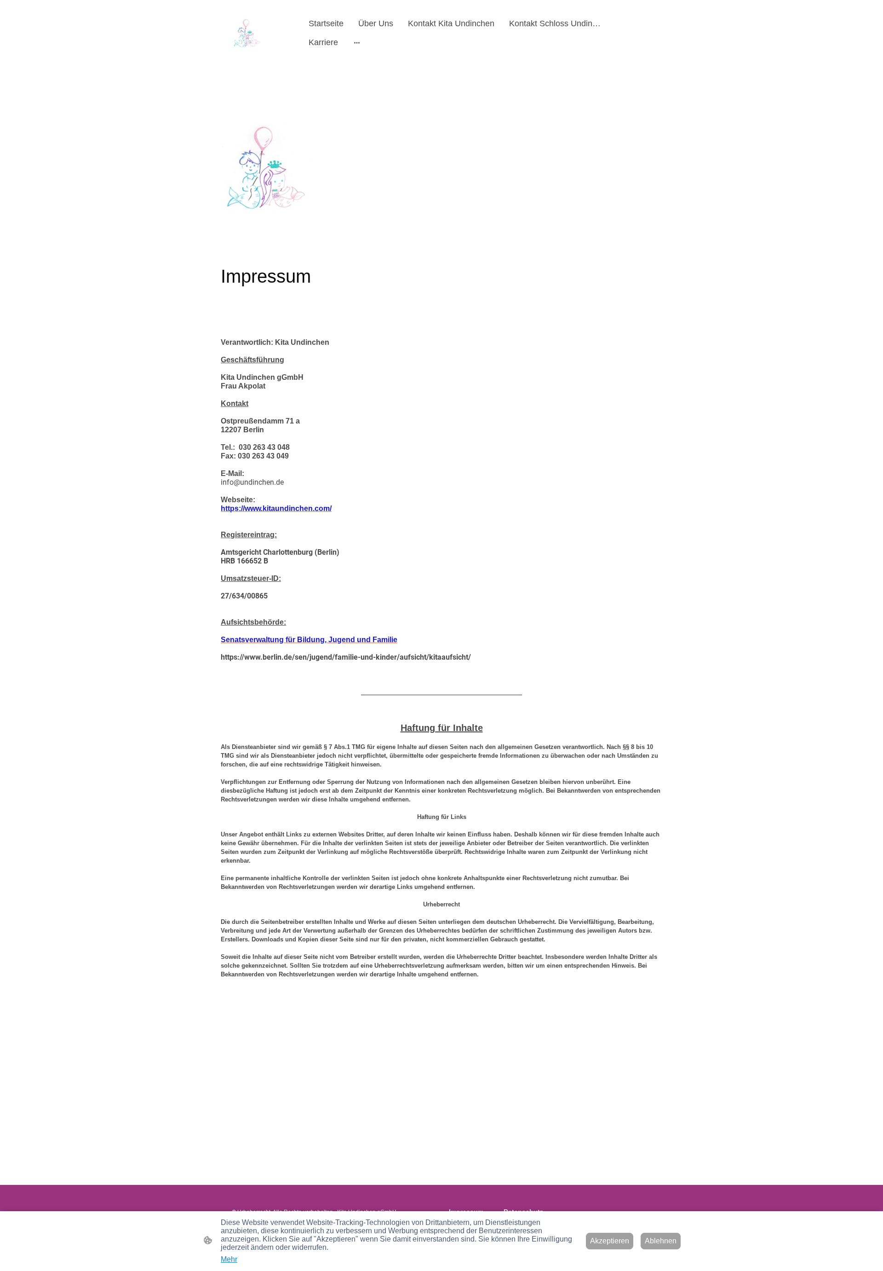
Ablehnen (661, 1241)
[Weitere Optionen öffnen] (357, 42)
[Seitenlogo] (247, 33)
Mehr (229, 1259)
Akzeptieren (609, 1241)
